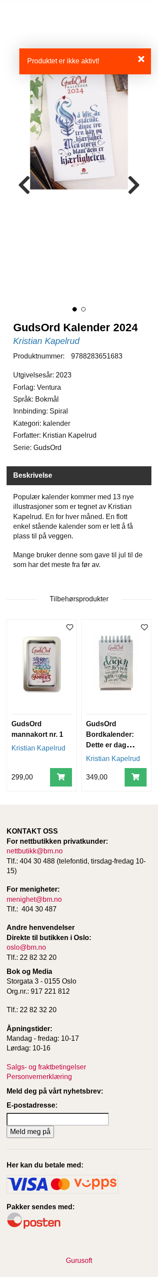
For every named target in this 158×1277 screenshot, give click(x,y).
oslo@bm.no (26, 947)
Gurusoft (79, 1260)
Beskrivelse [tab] (32, 475)
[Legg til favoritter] (69, 628)
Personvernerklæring (39, 1076)
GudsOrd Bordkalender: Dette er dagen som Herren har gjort (112, 745)
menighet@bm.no (34, 899)
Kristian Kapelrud (46, 341)
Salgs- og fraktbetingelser (46, 1067)
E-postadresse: (32, 1105)
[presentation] (24, 185)
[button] (74, 309)
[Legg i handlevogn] (61, 777)
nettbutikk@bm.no (35, 851)
